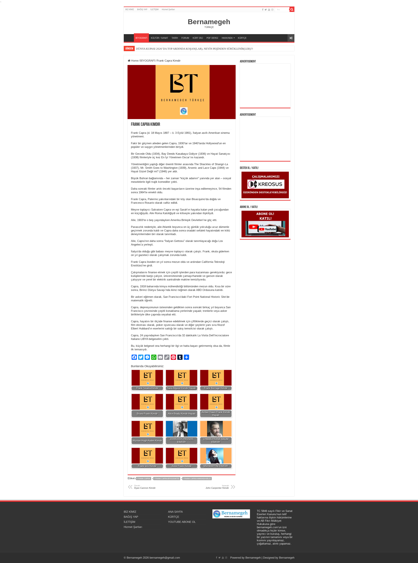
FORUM (185, 38)
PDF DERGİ (212, 38)
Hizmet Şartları (168, 9)
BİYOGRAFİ (141, 38)
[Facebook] (263, 10)
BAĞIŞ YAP (142, 9)
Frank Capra (143, 479)
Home (134, 60)
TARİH (175, 38)
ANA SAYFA (129, 37)
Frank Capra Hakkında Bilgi (197, 479)
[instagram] (272, 10)
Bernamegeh (209, 22)
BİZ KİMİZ (129, 9)
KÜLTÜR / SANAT (159, 38)
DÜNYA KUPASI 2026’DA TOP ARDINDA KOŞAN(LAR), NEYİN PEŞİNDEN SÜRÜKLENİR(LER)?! (194, 48)
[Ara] (291, 9)
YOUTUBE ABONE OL (182, 521)
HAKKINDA (227, 38)
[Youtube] (269, 10)
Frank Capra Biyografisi (167, 479)
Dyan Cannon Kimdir (145, 487)
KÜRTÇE (242, 38)
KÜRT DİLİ (198, 38)
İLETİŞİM (155, 9)
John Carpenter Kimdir (217, 487)
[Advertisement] (265, 85)
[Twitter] (265, 10)
